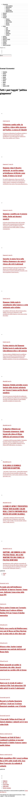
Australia (8, 30)
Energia (5, 13)
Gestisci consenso (7, 788)
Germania (8, 20)
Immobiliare (9, 10)
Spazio (4, 36)
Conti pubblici (9, 6)
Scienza (5, 40)
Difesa (4, 14)
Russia (7, 23)
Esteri (4, 26)
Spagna (7, 24)
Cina (7, 29)
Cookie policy (6, 786)
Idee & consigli (6, 45)
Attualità (5, 38)
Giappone (8, 33)
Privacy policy (6, 784)
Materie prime (9, 11)
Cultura (4, 42)
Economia (5, 4)
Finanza (8, 8)
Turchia (7, 35)
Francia (7, 19)
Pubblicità (5, 781)
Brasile (7, 32)
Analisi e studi (6, 39)
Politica (5, 16)
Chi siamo (5, 783)
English (5, 43)
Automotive (8, 7)
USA (7, 27)
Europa (4, 17)
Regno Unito (9, 22)
